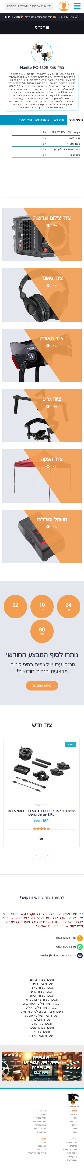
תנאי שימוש (42, 1146)
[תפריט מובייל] (77, 6)
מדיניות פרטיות (41, 1149)
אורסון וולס (73, 1146)
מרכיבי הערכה (76, 119)
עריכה (74, 1125)
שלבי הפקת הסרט (40, 1129)
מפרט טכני (59, 119)
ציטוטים (73, 1138)
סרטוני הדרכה (42, 119)
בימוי (75, 1118)
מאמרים (73, 1110)
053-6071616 (67, 17)
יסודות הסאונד (41, 1118)
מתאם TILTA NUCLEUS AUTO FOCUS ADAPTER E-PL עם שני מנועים (41, 813)
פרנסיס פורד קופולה (70, 1149)
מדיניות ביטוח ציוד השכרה (37, 1153)
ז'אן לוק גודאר (72, 1153)
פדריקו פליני (73, 1157)
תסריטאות (73, 1114)
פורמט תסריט (41, 1114)
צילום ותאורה (72, 1122)
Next (36, 855)
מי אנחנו (42, 1138)
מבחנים (42, 1110)
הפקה (75, 1129)
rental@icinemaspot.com (39, 17)
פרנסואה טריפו (72, 1160)
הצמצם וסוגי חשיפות (39, 1122)
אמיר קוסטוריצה (71, 1142)
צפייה (53, 225)
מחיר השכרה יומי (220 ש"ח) (25, 121)
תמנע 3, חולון (12, 17)
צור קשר (43, 1142)
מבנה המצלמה (40, 1125)
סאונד (75, 1132)
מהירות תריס (41, 1132)
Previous (47, 855)
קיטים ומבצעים (42, 685)
